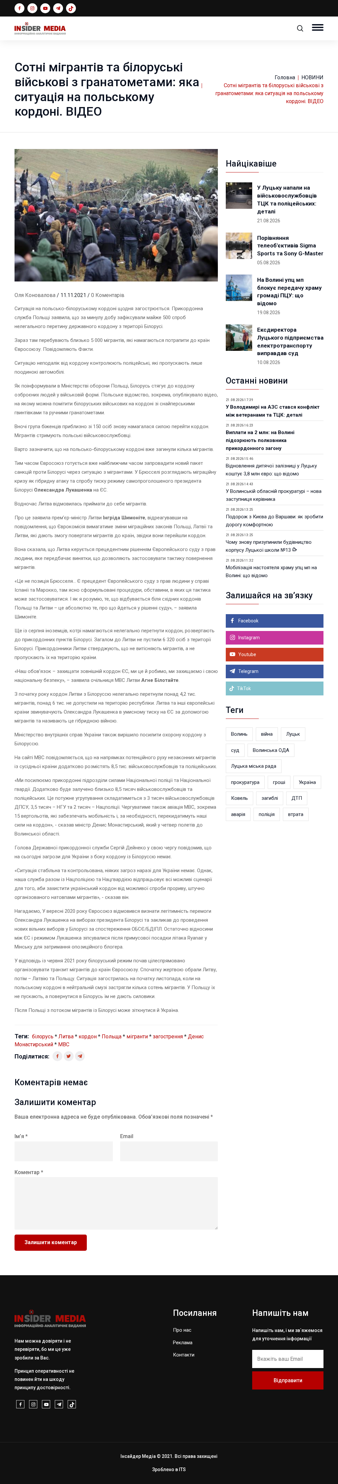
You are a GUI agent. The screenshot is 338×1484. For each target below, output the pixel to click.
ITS (182, 1469)
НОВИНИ (312, 77)
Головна (285, 77)
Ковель (239, 798)
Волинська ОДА (271, 750)
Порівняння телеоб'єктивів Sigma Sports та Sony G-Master (290, 246)
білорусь (42, 1036)
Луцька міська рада (253, 766)
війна (267, 734)
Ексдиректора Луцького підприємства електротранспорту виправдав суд (290, 341)
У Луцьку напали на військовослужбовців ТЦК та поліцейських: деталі (287, 199)
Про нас (182, 1330)
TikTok (243, 688)
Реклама (182, 1343)
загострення (168, 1036)
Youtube (246, 654)
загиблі (269, 798)
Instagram (248, 637)
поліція (267, 814)
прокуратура (245, 782)
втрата (295, 814)
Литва (66, 1036)
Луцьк (293, 734)
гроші (279, 782)
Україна (307, 782)
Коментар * (29, 1172)
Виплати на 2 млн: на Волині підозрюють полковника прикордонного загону (260, 440)
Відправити (288, 1380)
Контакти (183, 1355)
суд (235, 750)
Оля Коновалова (35, 295)
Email (126, 1136)
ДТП (296, 798)
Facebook (247, 620)
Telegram (247, 671)
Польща (111, 1036)
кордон (88, 1036)
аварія (238, 814)
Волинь (239, 734)
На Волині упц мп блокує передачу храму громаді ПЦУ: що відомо (289, 292)
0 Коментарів (107, 295)
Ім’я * (21, 1136)
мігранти (137, 1036)
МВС (63, 1044)
